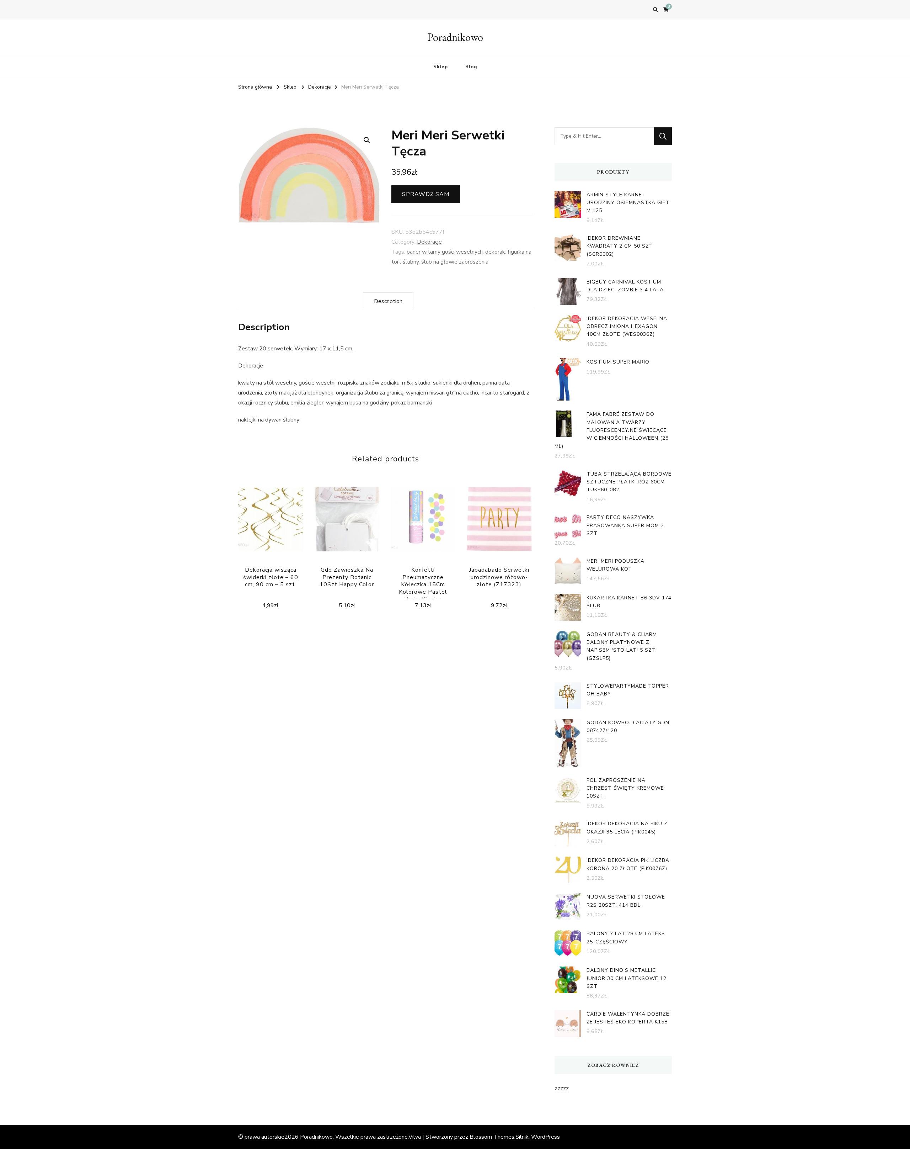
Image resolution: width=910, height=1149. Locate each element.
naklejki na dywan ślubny (268, 420)
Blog (471, 67)
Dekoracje (429, 242)
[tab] (388, 301)
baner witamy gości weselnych (445, 252)
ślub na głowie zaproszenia (454, 262)
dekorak (495, 252)
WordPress (545, 1137)
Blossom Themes (492, 1137)
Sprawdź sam (425, 194)
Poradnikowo (455, 37)
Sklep (440, 67)
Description (388, 301)
